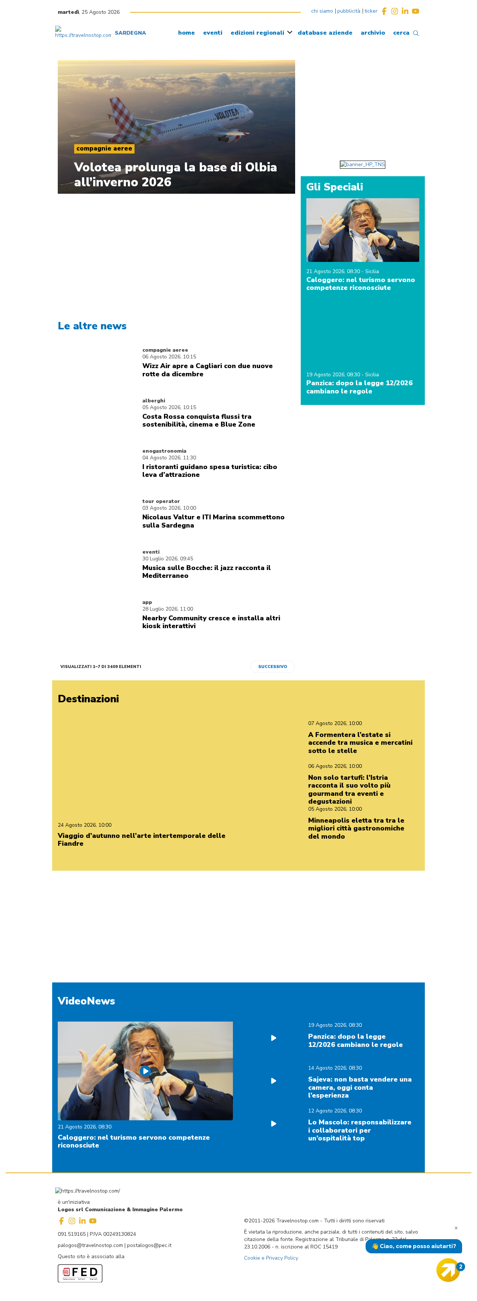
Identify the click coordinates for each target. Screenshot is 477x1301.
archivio (373, 33)
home (186, 33)
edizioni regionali (257, 33)
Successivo (272, 667)
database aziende (325, 33)
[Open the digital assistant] (448, 1270)
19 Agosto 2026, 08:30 (333, 374)
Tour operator (161, 501)
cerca (401, 33)
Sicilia (372, 271)
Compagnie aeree (165, 350)
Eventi (150, 551)
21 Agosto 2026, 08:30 (333, 271)
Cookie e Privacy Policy (271, 1258)
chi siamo (322, 11)
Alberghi (153, 400)
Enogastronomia (164, 451)
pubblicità (348, 11)
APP (147, 602)
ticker (371, 11)
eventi (212, 33)
